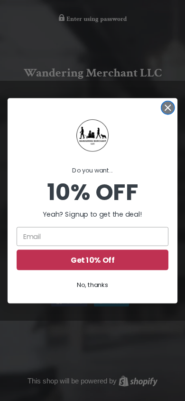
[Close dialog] (168, 107)
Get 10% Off (92, 259)
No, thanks (92, 284)
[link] (92, 135)
